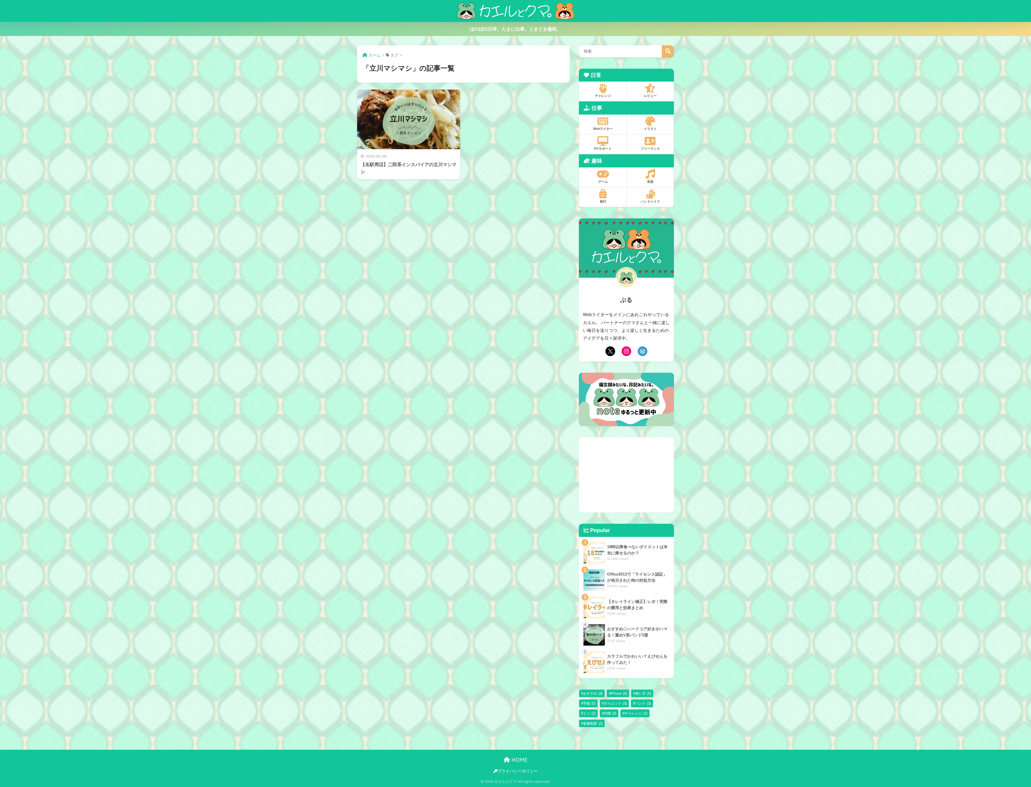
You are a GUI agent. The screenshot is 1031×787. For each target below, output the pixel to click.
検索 (668, 51)
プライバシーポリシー (518, 771)
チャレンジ (636, 713)
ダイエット (615, 703)
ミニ (589, 713)
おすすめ (592, 693)
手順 (589, 703)
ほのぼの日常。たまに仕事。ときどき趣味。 (515, 29)
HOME (519, 759)
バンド (643, 703)
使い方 (643, 693)
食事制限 (592, 724)
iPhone (619, 693)
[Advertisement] (626, 475)
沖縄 (610, 713)
